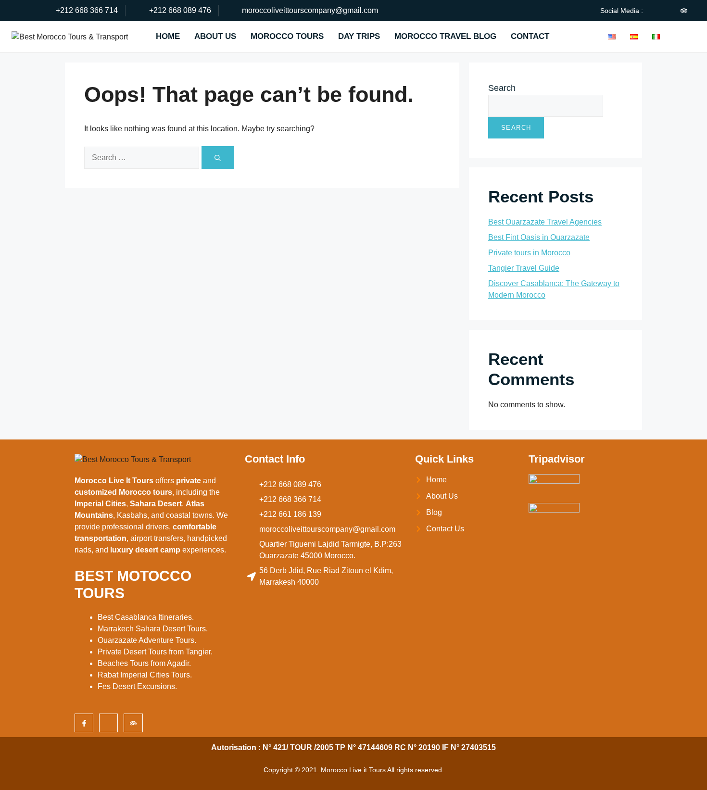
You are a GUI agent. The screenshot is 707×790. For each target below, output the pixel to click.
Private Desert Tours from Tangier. (155, 652)
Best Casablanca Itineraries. (146, 617)
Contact (530, 36)
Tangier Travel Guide (523, 268)
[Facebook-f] (84, 723)
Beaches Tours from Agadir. (144, 663)
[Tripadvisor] (684, 10)
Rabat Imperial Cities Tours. (145, 675)
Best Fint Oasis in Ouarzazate (539, 237)
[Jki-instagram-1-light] (667, 10)
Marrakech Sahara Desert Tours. (153, 629)
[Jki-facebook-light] (651, 10)
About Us (215, 36)
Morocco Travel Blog (445, 36)
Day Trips (359, 36)
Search (502, 88)
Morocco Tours (287, 36)
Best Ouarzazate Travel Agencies (545, 222)
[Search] (218, 157)
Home (168, 36)
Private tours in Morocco (529, 253)
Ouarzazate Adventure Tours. (147, 640)
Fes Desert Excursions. (137, 686)
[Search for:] (143, 157)
